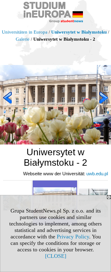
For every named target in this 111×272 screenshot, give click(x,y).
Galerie (23, 39)
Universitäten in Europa (24, 32)
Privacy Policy (73, 236)
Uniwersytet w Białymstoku (79, 32)
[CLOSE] (55, 256)
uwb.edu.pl (97, 173)
